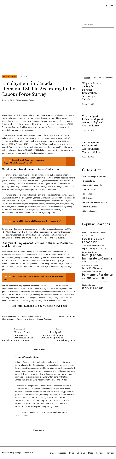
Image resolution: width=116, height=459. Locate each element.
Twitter (71, 316)
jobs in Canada (92, 262)
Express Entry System (89, 252)
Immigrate (61, 453)
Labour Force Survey (45, 319)
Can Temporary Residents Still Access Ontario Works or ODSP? (91, 147)
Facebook (67, 316)
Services (110, 453)
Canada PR (89, 242)
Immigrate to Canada (26, 319)
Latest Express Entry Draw (90, 265)
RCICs (71, 453)
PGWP (83, 278)
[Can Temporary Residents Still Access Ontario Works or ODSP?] (109, 149)
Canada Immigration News (94, 176)
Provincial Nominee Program (95, 202)
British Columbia (93, 232)
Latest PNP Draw (91, 268)
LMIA (102, 268)
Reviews (99, 453)
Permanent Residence (97, 274)
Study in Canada (90, 206)
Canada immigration (11, 316)
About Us (81, 453)
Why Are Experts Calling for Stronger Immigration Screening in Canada (92, 91)
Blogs (90, 453)
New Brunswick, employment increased (21, 285)
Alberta (84, 232)
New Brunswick (86, 271)
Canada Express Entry (88, 236)
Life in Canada (89, 193)
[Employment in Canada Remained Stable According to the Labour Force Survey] (38, 46)
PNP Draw (95, 279)
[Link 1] (107, 6)
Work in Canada (9, 77)
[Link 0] (112, 6)
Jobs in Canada (89, 189)
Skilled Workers (104, 282)
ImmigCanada (8, 319)
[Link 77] (19, 109)
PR (102, 278)
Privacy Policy (8, 452)
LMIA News (88, 198)
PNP (88, 278)
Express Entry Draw (102, 249)
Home (51, 453)
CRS (103, 245)
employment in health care (54, 197)
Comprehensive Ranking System (91, 245)
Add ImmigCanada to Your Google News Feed (39, 306)
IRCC (84, 261)
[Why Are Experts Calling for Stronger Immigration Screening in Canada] (109, 93)
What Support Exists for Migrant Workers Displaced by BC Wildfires (92, 121)
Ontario (98, 271)
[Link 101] (98, 51)
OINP (93, 271)
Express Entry (89, 181)
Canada (103, 232)
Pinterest (74, 316)
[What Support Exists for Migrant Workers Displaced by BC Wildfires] (109, 123)
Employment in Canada (32, 316)
